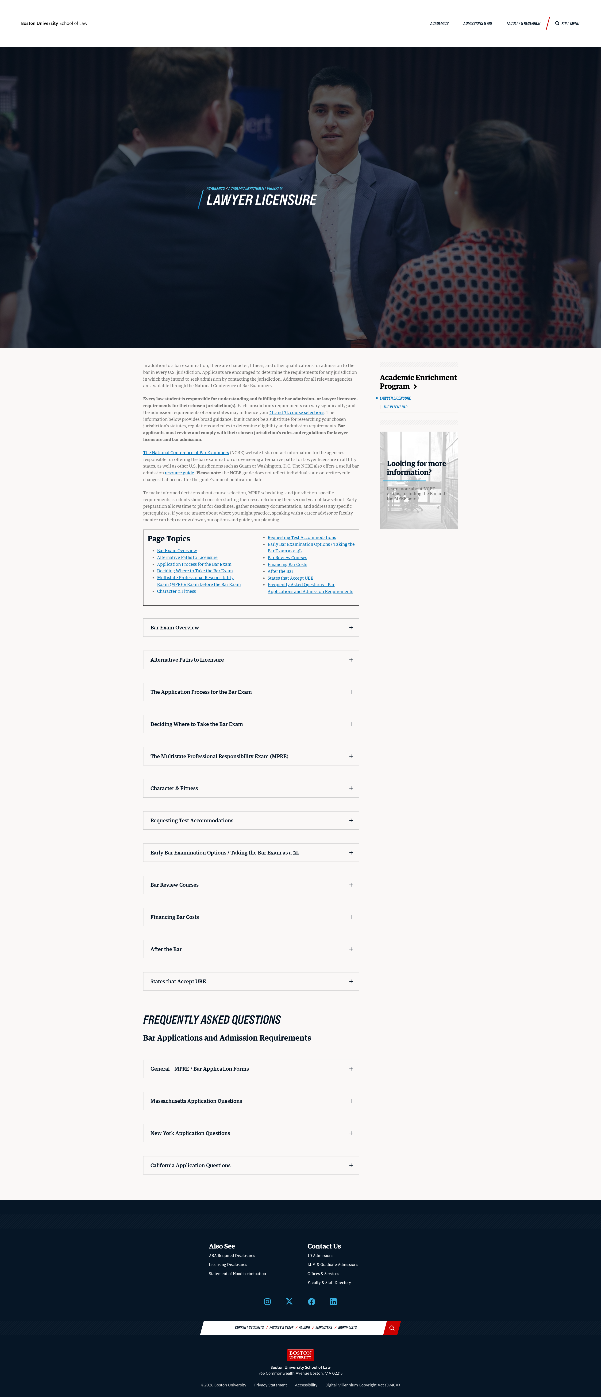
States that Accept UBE (290, 578)
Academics (439, 23)
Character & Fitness (176, 591)
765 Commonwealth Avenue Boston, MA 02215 (300, 1370)
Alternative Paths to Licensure (187, 557)
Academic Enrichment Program (255, 188)
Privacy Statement (270, 1385)
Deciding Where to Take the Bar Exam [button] (196, 724)
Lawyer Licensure (395, 398)
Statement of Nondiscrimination (237, 1273)
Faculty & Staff (281, 1327)
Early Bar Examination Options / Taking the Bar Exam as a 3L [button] (224, 852)
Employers (324, 1327)
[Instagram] (267, 1301)
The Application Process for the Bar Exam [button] (201, 692)
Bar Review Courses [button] (174, 885)
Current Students (249, 1327)
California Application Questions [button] (190, 1165)
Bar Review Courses (287, 557)
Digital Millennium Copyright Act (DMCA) (362, 1385)
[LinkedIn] (333, 1301)
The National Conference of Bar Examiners (186, 452)
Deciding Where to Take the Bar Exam (195, 570)
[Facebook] (311, 1301)
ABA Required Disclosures (232, 1255)
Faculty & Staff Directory (329, 1282)
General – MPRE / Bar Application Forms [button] (199, 1068)
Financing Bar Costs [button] (174, 917)
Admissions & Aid (477, 23)
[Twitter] (289, 1301)
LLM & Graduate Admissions (333, 1264)
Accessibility (306, 1385)
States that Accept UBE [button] (178, 981)
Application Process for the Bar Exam (194, 564)
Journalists (347, 1327)
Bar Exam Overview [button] (174, 627)
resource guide (179, 472)
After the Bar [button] (166, 949)
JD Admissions (320, 1255)
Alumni (304, 1327)
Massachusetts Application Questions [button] (196, 1101)
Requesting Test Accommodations (302, 537)
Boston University (300, 1355)
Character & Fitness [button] (174, 788)
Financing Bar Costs (287, 564)
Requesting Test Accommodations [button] (191, 820)
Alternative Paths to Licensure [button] (187, 659)
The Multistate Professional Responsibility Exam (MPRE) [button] (219, 756)
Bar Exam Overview (177, 550)
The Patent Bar (395, 407)
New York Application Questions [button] (190, 1133)
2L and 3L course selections (296, 412)
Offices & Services (323, 1273)
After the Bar (280, 571)
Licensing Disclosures (228, 1264)
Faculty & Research (523, 23)
